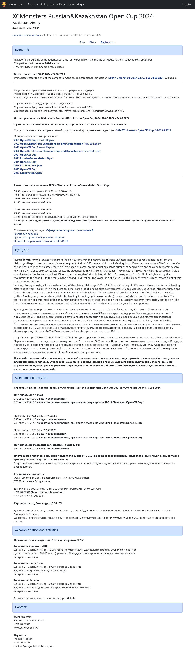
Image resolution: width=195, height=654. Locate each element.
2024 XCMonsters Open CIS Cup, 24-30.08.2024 (143, 130)
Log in (186, 4)
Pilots (93, 42)
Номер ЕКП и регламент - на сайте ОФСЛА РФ (41, 241)
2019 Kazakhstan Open (28, 165)
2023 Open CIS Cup (25, 140)
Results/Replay (45, 140)
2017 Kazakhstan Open (28, 173)
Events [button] (32, 4)
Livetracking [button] (75, 4)
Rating (44, 4)
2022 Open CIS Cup (25, 147)
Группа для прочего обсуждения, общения (39, 237)
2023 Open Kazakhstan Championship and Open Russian (48, 143)
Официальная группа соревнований (69, 230)
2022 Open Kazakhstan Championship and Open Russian (48, 151)
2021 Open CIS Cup (25, 154)
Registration (108, 42)
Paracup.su (16, 4)
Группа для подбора (26, 233)
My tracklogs (57, 4)
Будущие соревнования (26, 35)
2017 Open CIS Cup (25, 169)
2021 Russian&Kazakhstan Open (33, 158)
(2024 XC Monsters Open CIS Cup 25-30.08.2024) (136, 78)
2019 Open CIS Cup (25, 162)
